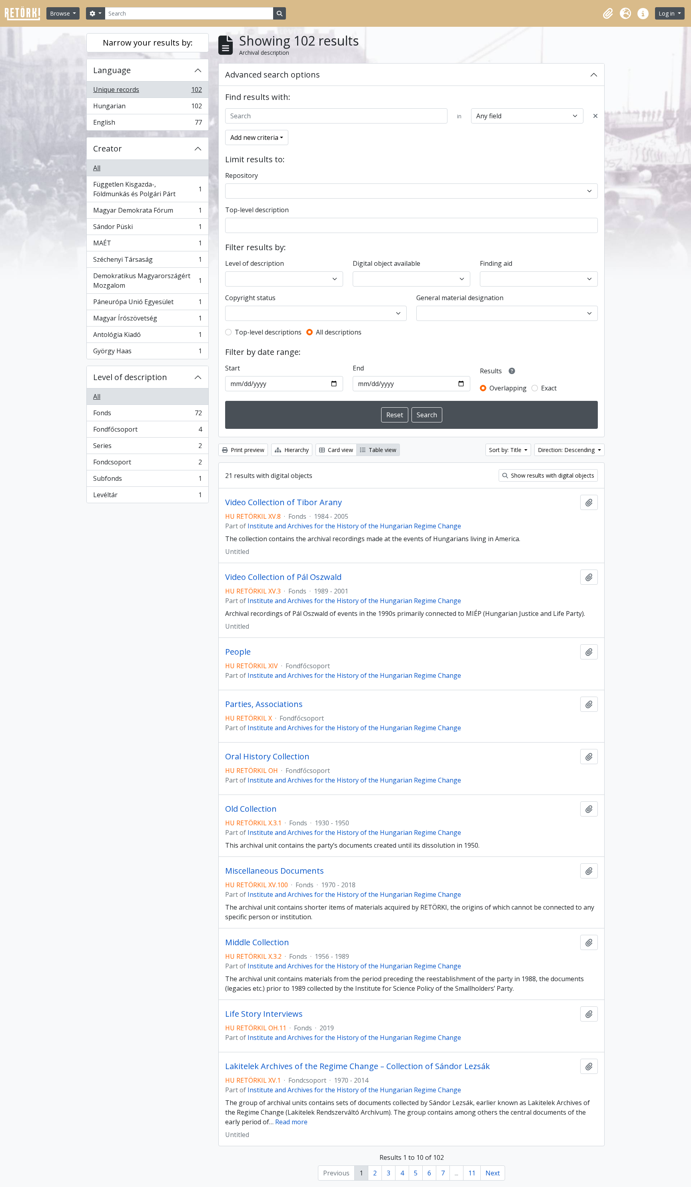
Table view (381, 450)
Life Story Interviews (264, 1014)
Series (147, 447)
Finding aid (496, 263)
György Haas (147, 353)
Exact (549, 388)
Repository (241, 175)
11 (471, 1173)
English (147, 124)
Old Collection (251, 809)
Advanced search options (272, 74)
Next (492, 1173)
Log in (667, 13)
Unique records (147, 91)
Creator (107, 148)
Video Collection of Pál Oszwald (283, 577)
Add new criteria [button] (254, 137)
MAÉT (147, 245)
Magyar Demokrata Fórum (147, 212)
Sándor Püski (147, 228)
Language (112, 70)
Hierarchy (296, 450)
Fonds (147, 414)
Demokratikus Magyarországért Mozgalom (147, 280)
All (96, 167)
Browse (61, 13)
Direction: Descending (567, 450)
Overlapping (508, 388)
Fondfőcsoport (147, 431)
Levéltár (147, 496)
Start (232, 368)
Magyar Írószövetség (147, 320)
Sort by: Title (506, 450)
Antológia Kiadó (147, 336)
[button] (608, 13)
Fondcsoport (147, 464)
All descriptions (338, 332)
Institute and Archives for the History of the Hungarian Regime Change (354, 526)
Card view (339, 450)
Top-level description (257, 209)
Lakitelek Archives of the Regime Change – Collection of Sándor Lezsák (357, 1066)
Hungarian (147, 108)
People (238, 652)
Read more (291, 1121)
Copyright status (250, 297)
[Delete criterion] (595, 116)
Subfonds (147, 480)
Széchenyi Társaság (147, 261)
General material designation (459, 297)
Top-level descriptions (268, 332)
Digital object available (386, 263)
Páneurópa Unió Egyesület (147, 303)
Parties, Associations (264, 704)
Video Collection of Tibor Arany (283, 502)
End (358, 368)
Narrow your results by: (148, 42)
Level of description (130, 377)
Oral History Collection (267, 756)
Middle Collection (257, 942)
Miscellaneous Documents (274, 871)
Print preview (246, 450)
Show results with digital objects (551, 475)
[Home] (25, 13)
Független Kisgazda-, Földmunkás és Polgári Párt (147, 189)
